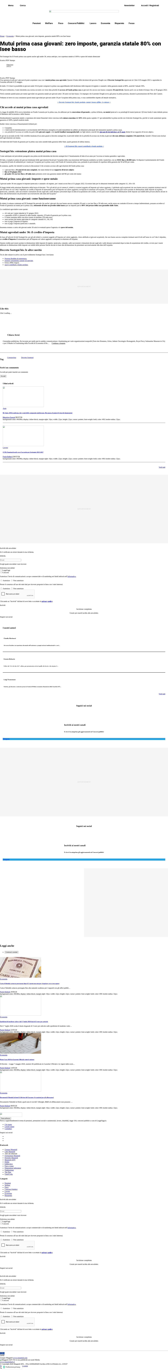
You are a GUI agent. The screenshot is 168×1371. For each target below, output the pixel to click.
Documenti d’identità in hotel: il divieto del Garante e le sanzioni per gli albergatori (27, 1097)
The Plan (8, 1172)
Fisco (60, 23)
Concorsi (5, 572)
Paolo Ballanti (8, 457)
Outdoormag (9, 1170)
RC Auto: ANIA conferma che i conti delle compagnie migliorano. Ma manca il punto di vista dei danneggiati (37, 413)
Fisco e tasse (9, 1166)
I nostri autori (9, 1127)
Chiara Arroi (9, 64)
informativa (72, 576)
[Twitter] (84, 712)
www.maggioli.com (20, 1358)
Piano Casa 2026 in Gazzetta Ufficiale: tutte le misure (17, 1059)
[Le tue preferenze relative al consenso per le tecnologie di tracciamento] (12, 1367)
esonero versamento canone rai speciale (19, 261)
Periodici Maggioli (11, 1158)
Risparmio (119, 23)
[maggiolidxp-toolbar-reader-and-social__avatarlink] (4, 65)
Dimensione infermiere (13, 1168)
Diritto (7, 1162)
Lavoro (93, 23)
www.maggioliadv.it (7, 1362)
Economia (105, 23)
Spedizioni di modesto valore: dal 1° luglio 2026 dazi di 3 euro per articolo (24, 1021)
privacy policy (47, 601)
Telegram (6, 739)
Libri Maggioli (10, 1152)
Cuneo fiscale (89, 29)
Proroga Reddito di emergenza (16, 259)
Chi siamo (8, 1125)
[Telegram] (91, 712)
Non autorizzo (18, 580)
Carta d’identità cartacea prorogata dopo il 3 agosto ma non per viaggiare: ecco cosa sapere (29, 983)
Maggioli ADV (10, 1160)
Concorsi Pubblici (76, 23)
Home (2, 36)
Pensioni (37, 23)
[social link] (4, 335)
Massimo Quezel (9, 417)
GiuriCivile (9, 1174)
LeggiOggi (6, 570)
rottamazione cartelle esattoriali (113, 29)
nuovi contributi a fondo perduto (16, 265)
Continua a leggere (58, 343)
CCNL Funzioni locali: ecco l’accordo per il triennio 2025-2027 (23, 452)
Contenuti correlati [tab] (11, 952)
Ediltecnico (9, 1164)
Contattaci (8, 1129)
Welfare (49, 23)
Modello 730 (60, 29)
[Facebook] (76, 712)
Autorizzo (6, 580)
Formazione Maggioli (12, 1156)
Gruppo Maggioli (11, 1150)
